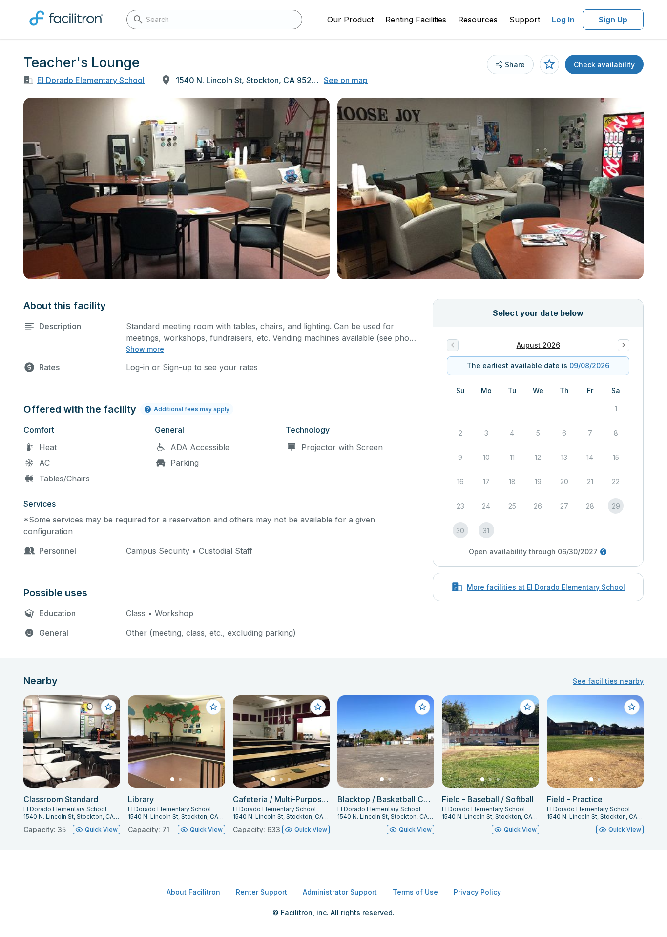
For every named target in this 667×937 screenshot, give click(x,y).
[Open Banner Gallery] (176, 188)
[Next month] (623, 345)
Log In (563, 19)
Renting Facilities (415, 19)
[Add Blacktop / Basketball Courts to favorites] (422, 707)
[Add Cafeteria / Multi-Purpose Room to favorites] (318, 707)
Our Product (350, 19)
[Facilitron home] (66, 29)
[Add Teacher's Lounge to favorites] (549, 64)
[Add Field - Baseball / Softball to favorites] (527, 707)
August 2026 (538, 345)
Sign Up (613, 19)
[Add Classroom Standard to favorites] (108, 707)
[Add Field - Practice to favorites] (632, 707)
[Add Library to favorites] (213, 707)
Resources (478, 19)
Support (524, 19)
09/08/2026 (589, 365)
